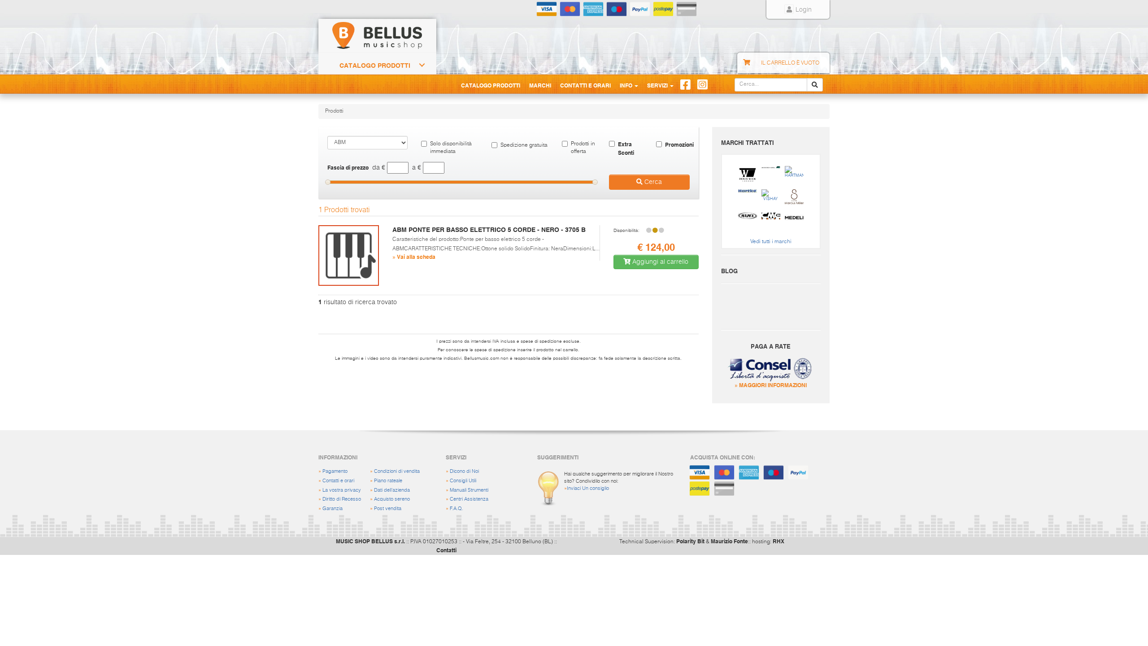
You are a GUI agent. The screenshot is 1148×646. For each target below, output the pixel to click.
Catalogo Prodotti (374, 65)
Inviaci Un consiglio (588, 488)
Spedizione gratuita (524, 145)
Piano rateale (388, 480)
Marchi (540, 85)
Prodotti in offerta (583, 147)
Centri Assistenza (469, 499)
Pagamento (335, 471)
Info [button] (627, 85)
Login (803, 10)
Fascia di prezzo (348, 167)
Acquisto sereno (392, 499)
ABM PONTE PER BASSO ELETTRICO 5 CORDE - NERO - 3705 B (489, 230)
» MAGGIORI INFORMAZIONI (771, 384)
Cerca (652, 182)
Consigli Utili (463, 480)
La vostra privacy (341, 490)
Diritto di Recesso (341, 499)
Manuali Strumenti (469, 490)
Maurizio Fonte (729, 541)
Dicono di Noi (464, 471)
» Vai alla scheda (413, 256)
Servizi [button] (658, 85)
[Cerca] (815, 85)
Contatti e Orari (585, 85)
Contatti (446, 550)
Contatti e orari (338, 480)
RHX (778, 541)
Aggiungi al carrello (659, 262)
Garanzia (332, 508)
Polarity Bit (690, 541)
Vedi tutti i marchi (770, 241)
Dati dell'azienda (392, 490)
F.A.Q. (456, 508)
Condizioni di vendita (397, 471)
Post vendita (387, 508)
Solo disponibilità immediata (451, 147)
